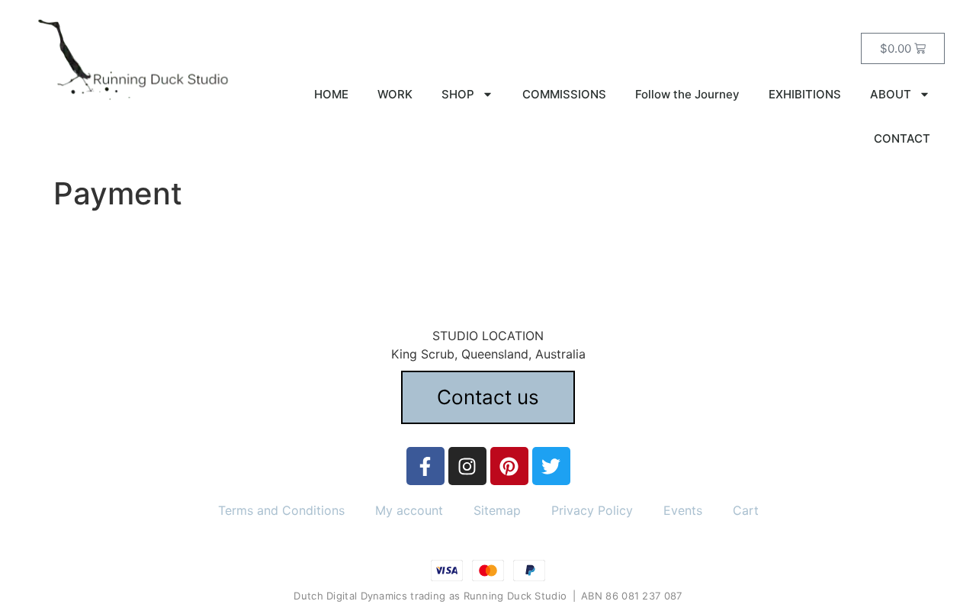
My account (409, 510)
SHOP (457, 94)
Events (682, 510)
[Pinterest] (509, 466)
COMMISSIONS (564, 94)
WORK (395, 94)
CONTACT (902, 138)
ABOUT (890, 94)
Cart (746, 510)
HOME (331, 94)
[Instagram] (467, 466)
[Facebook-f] (425, 466)
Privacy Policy (592, 510)
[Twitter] (551, 466)
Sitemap (497, 510)
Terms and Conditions (281, 510)
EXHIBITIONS (805, 94)
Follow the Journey (687, 94)
